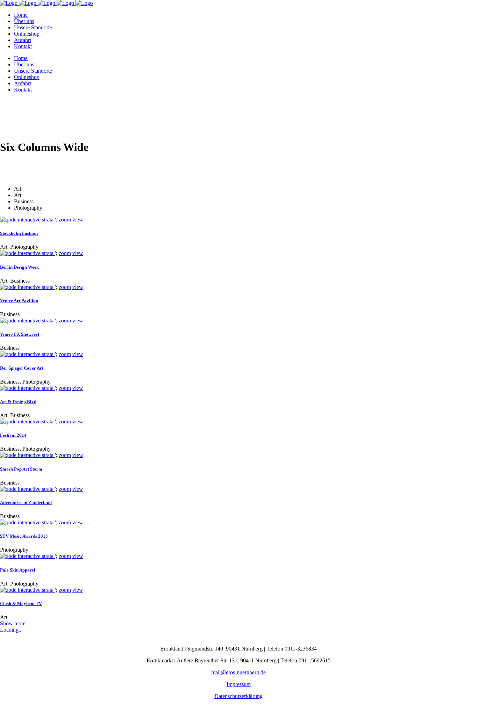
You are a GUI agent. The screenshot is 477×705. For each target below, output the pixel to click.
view (77, 220)
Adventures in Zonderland (26, 502)
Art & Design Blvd (18, 401)
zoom (65, 220)
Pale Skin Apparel (17, 570)
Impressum (239, 684)
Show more (12, 623)
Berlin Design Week (19, 267)
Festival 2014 (13, 435)
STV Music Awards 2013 (24, 536)
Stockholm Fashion (19, 233)
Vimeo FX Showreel (19, 334)
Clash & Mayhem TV (21, 603)
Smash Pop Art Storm (21, 469)
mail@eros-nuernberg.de (238, 672)
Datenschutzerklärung (238, 696)
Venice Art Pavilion (19, 300)
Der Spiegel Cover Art (21, 368)
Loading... (11, 630)
